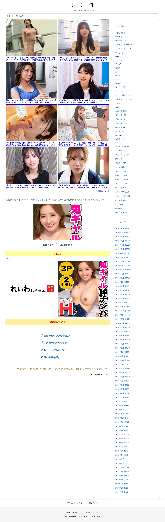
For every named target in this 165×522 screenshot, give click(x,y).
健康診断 (120, 40)
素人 (72, 369)
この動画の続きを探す (55, 342)
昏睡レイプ (121, 175)
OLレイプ (121, 188)
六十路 (120, 91)
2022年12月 (122, 410)
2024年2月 (122, 352)
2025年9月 (122, 274)
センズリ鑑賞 (122, 167)
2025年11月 (122, 265)
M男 (118, 159)
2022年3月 (122, 447)
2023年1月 (122, 405)
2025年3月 (122, 298)
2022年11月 (122, 414)
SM (119, 204)
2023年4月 (122, 393)
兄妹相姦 (121, 123)
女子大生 (43, 369)
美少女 (35, 369)
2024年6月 (122, 335)
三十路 (117, 72)
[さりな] (57, 288)
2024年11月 (122, 315)
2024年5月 (122, 340)
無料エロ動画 (120, 33)
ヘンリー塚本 (122, 95)
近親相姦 (121, 111)
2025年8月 (122, 278)
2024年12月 (122, 311)
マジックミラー (123, 49)
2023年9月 (122, 373)
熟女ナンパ (122, 146)
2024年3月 (122, 348)
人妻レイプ (122, 192)
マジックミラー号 (124, 44)
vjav (105, 369)
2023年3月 (122, 397)
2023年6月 (122, 385)
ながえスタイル (123, 99)
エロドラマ (119, 103)
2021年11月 (122, 463)
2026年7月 (122, 233)
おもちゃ (79, 369)
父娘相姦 (120, 119)
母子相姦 (120, 115)
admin (106, 375)
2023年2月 (122, 401)
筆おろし (120, 163)
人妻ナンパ (119, 139)
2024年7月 (122, 331)
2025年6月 (122, 286)
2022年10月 (122, 418)
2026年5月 (122, 241)
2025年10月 (122, 270)
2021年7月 (121, 480)
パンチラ (121, 200)
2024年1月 (122, 356)
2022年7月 (122, 430)
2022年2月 (122, 451)
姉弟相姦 (120, 127)
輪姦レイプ (122, 179)
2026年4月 (122, 245)
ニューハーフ (122, 155)
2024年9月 (122, 323)
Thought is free (95, 516)
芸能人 (119, 68)
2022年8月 (122, 426)
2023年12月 (122, 360)
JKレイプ (121, 184)
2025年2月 (122, 303)
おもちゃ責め (64, 369)
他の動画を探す (52, 357)
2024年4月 (122, 344)
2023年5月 (122, 389)
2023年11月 (122, 364)
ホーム (11, 16)
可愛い (87, 369)
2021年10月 (122, 467)
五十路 (120, 87)
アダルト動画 (97, 369)
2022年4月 (122, 443)
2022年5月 (122, 438)
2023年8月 (122, 377)
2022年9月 (122, 422)
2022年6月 (122, 434)
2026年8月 (122, 228)
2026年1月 (122, 257)
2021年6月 (122, 484)
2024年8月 (122, 327)
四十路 (117, 79)
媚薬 (118, 208)
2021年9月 (122, 471)
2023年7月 (122, 381)
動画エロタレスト (103, 191)
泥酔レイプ (120, 171)
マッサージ (119, 53)
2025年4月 (122, 294)
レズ (118, 151)
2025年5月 (122, 290)
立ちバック (52, 369)
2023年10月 (123, 368)
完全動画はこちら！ (57, 322)
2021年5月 (121, 488)
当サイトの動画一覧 (54, 350)
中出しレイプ (122, 196)
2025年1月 (122, 307)
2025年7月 (122, 282)
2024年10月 (122, 319)
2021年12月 (122, 459)
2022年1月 (121, 455)
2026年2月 (122, 253)
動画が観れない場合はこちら (59, 335)
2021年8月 (122, 476)
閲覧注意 (121, 212)
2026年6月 (122, 237)
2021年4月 (121, 492)
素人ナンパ (22, 16)
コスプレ (118, 60)
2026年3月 (122, 249)
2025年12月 (122, 261)
